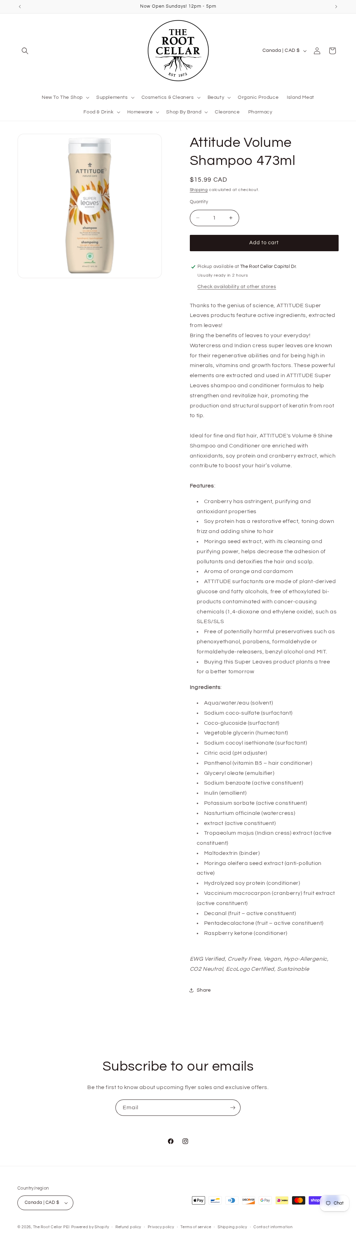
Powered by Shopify (90, 1227)
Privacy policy (161, 1227)
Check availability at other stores (236, 286)
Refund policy (128, 1227)
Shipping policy (232, 1227)
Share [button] (204, 990)
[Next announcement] (336, 6)
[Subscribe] (232, 1107)
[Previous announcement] (19, 6)
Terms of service (195, 1227)
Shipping (199, 190)
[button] (25, 50)
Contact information (272, 1227)
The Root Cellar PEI (51, 1227)
